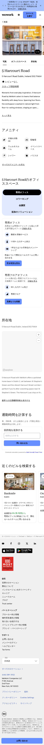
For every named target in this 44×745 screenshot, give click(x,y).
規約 (26, 692)
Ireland (21, 536)
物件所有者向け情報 (10, 618)
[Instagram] (19, 543)
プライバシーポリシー (11, 692)
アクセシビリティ (9, 703)
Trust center (7, 604)
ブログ (5, 600)
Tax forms (6, 650)
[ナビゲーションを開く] (40, 14)
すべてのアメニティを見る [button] (13, 165)
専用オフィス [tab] (22, 192)
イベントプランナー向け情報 (14, 625)
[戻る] (3, 5)
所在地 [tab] (34, 61)
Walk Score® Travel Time (34, 452)
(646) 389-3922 (8, 675)
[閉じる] (40, 5)
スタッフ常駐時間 (10, 87)
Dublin (29, 536)
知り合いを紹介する (10, 621)
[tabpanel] (22, 41)
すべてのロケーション (9, 536)
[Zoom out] (38, 340)
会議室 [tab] (22, 205)
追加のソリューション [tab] (22, 212)
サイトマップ (26, 703)
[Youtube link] (3, 543)
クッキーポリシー (9, 698)
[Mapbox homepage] (8, 370)
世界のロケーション (10, 583)
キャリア (6, 593)
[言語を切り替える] (18, 14)
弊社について (7, 586)
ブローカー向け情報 (10, 614)
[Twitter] (27, 543)
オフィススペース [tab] (18, 61)
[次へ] (5, 5)
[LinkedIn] (35, 543)
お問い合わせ (7, 639)
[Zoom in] (38, 334)
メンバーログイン (9, 643)
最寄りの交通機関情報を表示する (16, 400)
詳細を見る (22, 9)
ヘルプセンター (8, 646)
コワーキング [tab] (22, 199)
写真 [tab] (5, 61)
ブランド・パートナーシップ (14, 628)
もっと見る (6, 116)
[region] (22, 351)
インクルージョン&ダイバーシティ (16, 590)
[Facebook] (11, 543)
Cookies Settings (27, 698)
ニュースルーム (8, 597)
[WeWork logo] (8, 14)
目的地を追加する (13, 430)
